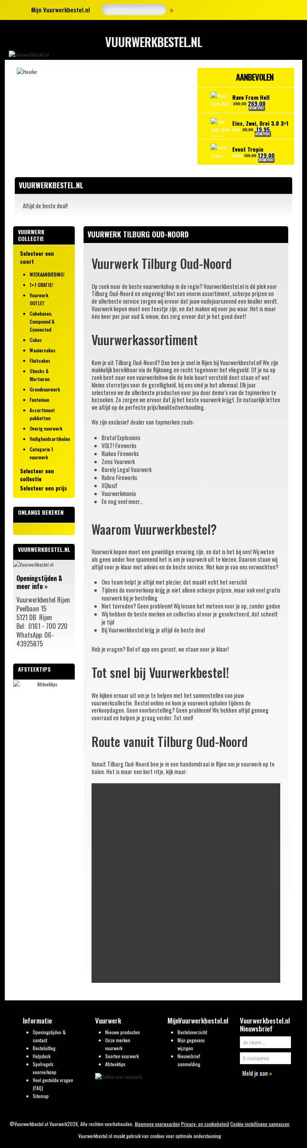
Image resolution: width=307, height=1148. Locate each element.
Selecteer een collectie (37, 475)
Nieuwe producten (122, 1032)
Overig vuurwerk (46, 428)
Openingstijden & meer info (39, 582)
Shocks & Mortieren (40, 375)
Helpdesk (41, 1056)
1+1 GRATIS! (41, 284)
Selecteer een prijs (43, 488)
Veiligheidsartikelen (49, 438)
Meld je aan (257, 1073)
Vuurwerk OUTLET (39, 299)
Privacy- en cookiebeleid (205, 1123)
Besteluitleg (44, 1048)
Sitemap (41, 1096)
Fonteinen (39, 399)
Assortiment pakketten (42, 414)
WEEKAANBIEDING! (47, 274)
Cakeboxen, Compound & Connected (42, 321)
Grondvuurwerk (45, 389)
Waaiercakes (43, 350)
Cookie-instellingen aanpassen (259, 1123)
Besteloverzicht (192, 1032)
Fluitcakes (40, 360)
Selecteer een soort (37, 257)
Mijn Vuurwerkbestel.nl (60, 9)
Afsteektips (115, 1064)
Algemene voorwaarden (157, 1123)
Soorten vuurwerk (122, 1056)
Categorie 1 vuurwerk (41, 453)
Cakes (36, 339)
